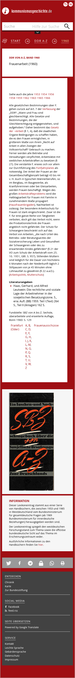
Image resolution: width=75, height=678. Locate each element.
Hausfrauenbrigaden (22, 204)
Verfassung (49, 109)
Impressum (11, 659)
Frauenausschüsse (46, 325)
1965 (40, 98)
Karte (8, 586)
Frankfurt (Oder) (17, 327)
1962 (26, 98)
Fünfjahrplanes (45, 168)
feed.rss (13, 610)
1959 (19, 98)
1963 (33, 98)
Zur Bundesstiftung (16, 590)
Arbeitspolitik (18, 274)
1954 (44, 94)
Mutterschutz (35, 274)
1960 (65, 41)
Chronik (9, 582)
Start (16, 41)
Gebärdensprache (15, 651)
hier (40, 544)
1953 (37, 94)
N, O (28, 348)
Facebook (13, 606)
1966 (47, 98)
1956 (51, 94)
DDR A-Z (41, 41)
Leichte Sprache (14, 647)
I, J (26, 341)
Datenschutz (12, 655)
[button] (10, 563)
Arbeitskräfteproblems (31, 193)
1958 (12, 98)
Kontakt (9, 643)
